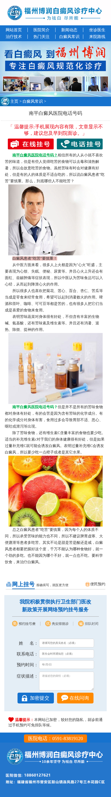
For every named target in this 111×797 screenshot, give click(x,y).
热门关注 (41, 36)
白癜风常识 (69, 36)
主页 (14, 101)
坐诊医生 (97, 30)
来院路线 (97, 36)
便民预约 (97, 584)
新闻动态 (69, 30)
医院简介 (41, 30)
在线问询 (79, 698)
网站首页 (14, 30)
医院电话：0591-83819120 (55, 738)
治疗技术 (14, 36)
